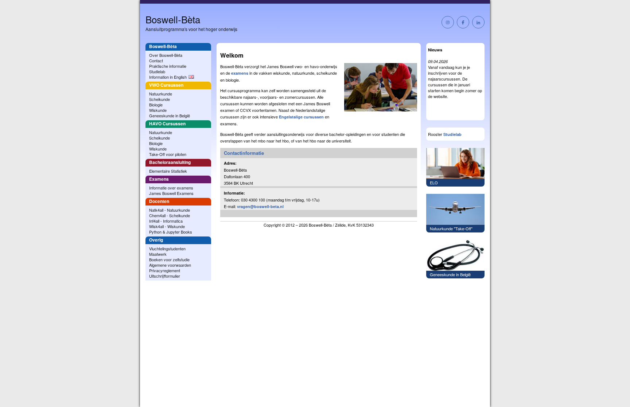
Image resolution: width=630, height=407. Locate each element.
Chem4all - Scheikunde (169, 215)
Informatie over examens (171, 188)
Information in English (168, 77)
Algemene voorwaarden (170, 265)
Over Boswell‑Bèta (165, 55)
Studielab (157, 71)
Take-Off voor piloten (167, 154)
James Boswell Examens (171, 193)
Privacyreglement (164, 270)
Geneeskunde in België (169, 115)
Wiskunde (158, 110)
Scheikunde (159, 99)
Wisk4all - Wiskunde (167, 226)
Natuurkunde (160, 94)
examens (239, 73)
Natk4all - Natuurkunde (169, 210)
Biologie (156, 104)
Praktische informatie (167, 66)
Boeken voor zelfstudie (169, 259)
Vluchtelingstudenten (167, 248)
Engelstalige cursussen (301, 117)
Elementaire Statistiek (168, 171)
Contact (156, 60)
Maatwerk (158, 254)
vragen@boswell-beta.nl (260, 206)
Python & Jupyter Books (170, 232)
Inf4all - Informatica (166, 221)
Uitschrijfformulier (164, 276)
